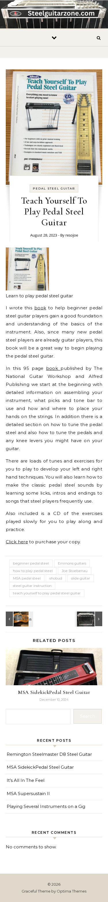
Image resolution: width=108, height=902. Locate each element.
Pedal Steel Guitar (54, 188)
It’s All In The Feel (25, 780)
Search (87, 716)
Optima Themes (71, 891)
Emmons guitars (72, 563)
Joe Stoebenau (75, 571)
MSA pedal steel (27, 578)
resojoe (71, 235)
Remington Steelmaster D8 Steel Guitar (49, 754)
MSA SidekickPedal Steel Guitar (54, 692)
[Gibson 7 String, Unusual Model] (19, 619)
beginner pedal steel (31, 563)
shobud (56, 578)
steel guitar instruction (32, 585)
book (40, 308)
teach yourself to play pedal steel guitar (47, 593)
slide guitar (80, 578)
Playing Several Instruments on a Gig (46, 806)
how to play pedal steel (33, 571)
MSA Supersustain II (28, 793)
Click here (17, 541)
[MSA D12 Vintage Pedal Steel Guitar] (89, 619)
